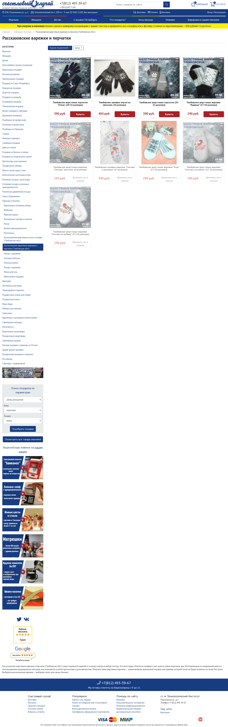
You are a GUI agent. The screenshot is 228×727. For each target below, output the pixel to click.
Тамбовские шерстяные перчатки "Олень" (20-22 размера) (70, 103)
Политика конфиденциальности (130, 705)
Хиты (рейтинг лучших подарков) (17, 65)
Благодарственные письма (84, 708)
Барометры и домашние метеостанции (19, 317)
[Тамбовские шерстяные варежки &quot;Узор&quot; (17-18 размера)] (159, 142)
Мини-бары (7, 304)
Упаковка (120, 699)
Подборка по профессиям (14, 120)
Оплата (154, 12)
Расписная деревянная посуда (16, 191)
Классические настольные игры (16, 175)
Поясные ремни (11, 262)
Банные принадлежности (15, 228)
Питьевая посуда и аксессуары (16, 179)
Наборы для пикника (11, 308)
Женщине (36, 19)
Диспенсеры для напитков (14, 161)
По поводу (7, 359)
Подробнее (205, 25)
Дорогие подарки (10, 92)
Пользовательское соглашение (130, 702)
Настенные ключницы (12, 285)
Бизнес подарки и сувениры (14, 111)
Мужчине (13, 19)
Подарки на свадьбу (11, 97)
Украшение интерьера (12, 115)
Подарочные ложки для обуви (16, 295)
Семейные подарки (11, 143)
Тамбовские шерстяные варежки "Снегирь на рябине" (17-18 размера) (203, 168)
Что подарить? (118, 19)
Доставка (141, 12)
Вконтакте (165, 712)
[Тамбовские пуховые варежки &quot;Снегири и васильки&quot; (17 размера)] (114, 142)
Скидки (5, 134)
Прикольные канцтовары (13, 331)
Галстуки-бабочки (12, 258)
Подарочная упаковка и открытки (17, 354)
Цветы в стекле (9, 147)
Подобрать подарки (23, 428)
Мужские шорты (11, 214)
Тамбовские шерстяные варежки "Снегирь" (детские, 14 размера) (70, 168)
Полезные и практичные (13, 124)
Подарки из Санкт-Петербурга (16, 83)
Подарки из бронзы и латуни (15, 152)
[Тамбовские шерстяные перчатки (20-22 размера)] (159, 78)
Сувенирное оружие (11, 340)
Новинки (170, 19)
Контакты (166, 12)
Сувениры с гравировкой (13, 363)
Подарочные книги (11, 299)
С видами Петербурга (85, 19)
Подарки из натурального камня (17, 156)
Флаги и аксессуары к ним (14, 170)
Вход (209, 12)
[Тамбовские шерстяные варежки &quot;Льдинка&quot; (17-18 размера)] (203, 78)
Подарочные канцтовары (14, 336)
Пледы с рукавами (12, 253)
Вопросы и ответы (36, 712)
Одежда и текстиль (22, 32)
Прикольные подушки (14, 276)
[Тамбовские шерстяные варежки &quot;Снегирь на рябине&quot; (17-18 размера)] (203, 142)
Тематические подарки (12, 106)
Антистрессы (8, 327)
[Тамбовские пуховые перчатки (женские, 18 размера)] (114, 78)
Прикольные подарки (12, 69)
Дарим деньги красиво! (13, 350)
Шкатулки (6, 281)
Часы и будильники (11, 196)
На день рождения (11, 74)
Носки (6, 224)
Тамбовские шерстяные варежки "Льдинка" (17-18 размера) (203, 103)
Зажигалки (7, 313)
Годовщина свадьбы (11, 101)
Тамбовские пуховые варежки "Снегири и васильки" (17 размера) (114, 168)
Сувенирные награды (12, 322)
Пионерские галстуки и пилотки (18, 219)
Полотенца (9, 233)
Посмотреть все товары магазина (23, 439)
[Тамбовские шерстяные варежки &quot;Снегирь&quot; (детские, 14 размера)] (70, 142)
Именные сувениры (11, 138)
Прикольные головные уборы (17, 205)
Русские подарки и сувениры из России (20, 345)
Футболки (8, 210)
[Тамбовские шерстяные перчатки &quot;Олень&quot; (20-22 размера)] (70, 78)
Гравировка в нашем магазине (203, 19)
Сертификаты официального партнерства (91, 712)
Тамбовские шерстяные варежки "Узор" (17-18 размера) (159, 168)
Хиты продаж (145, 19)
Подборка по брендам (12, 129)
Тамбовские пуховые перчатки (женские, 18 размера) (114, 103)
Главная (6, 32)
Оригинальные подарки (13, 79)
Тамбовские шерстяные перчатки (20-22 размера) (159, 103)
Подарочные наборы (12, 165)
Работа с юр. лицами (81, 699)
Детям (57, 19)
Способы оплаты (35, 708)
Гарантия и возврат (36, 705)
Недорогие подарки (11, 88)
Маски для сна (10, 272)
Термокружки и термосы (13, 290)
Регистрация (220, 12)
